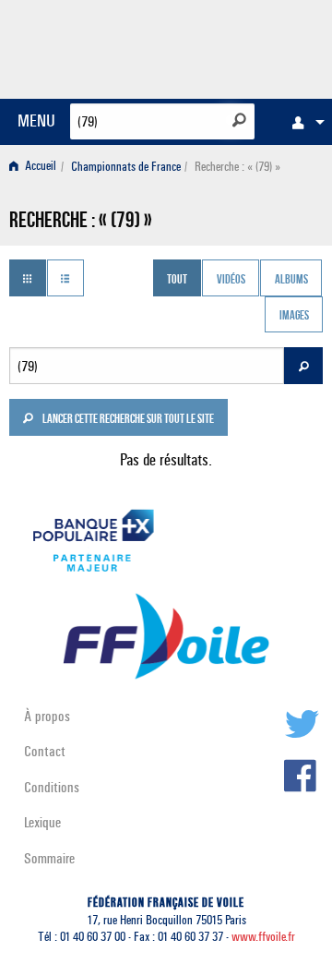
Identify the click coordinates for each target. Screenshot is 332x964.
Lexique (42, 822)
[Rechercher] (239, 120)
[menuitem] (303, 122)
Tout (177, 279)
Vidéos (231, 279)
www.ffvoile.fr (263, 937)
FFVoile (235, 46)
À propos (47, 716)
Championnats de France (126, 167)
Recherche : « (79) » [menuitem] (237, 167)
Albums (291, 279)
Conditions (51, 787)
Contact (44, 751)
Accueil (39, 167)
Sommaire (49, 858)
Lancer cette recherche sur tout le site (127, 420)
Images (294, 316)
